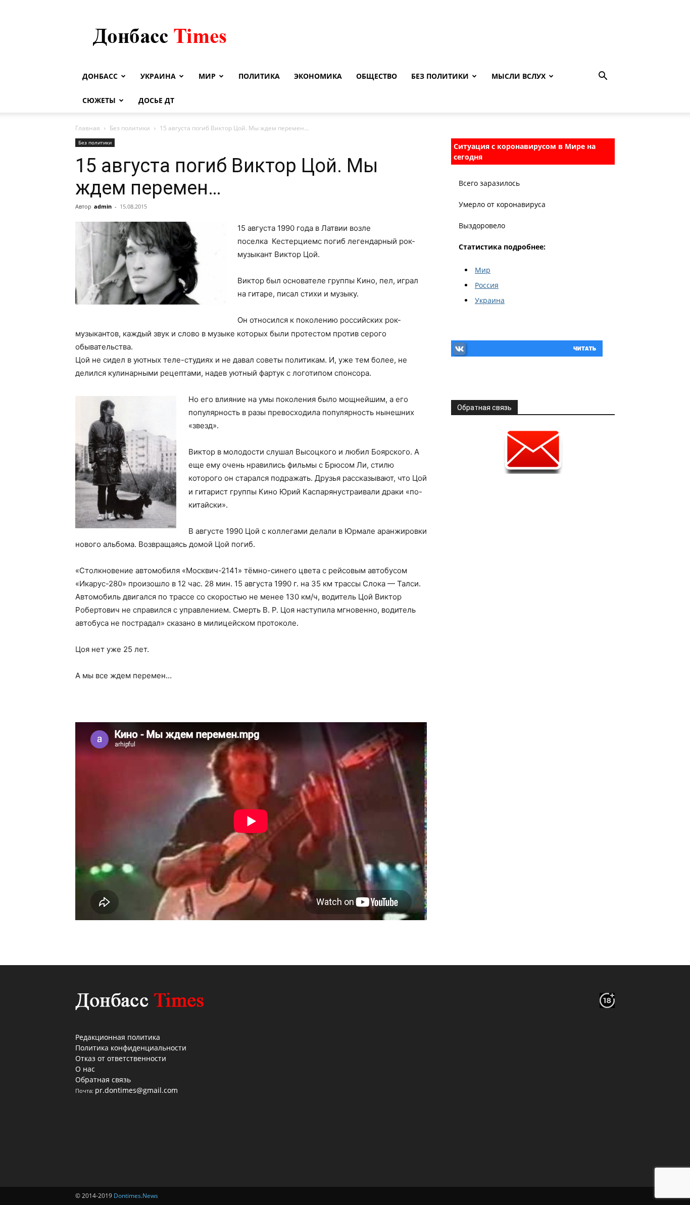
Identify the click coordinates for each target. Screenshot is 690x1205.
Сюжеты (99, 100)
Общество (376, 76)
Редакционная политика (117, 1037)
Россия (487, 285)
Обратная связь (103, 1079)
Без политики (440, 76)
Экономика (318, 76)
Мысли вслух (518, 76)
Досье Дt (156, 100)
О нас (85, 1069)
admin (103, 206)
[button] (602, 77)
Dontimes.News (136, 1195)
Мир (207, 76)
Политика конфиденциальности (130, 1047)
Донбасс (100, 76)
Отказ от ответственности (120, 1058)
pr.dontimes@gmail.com (136, 1090)
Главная (87, 128)
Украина (158, 76)
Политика (259, 76)
